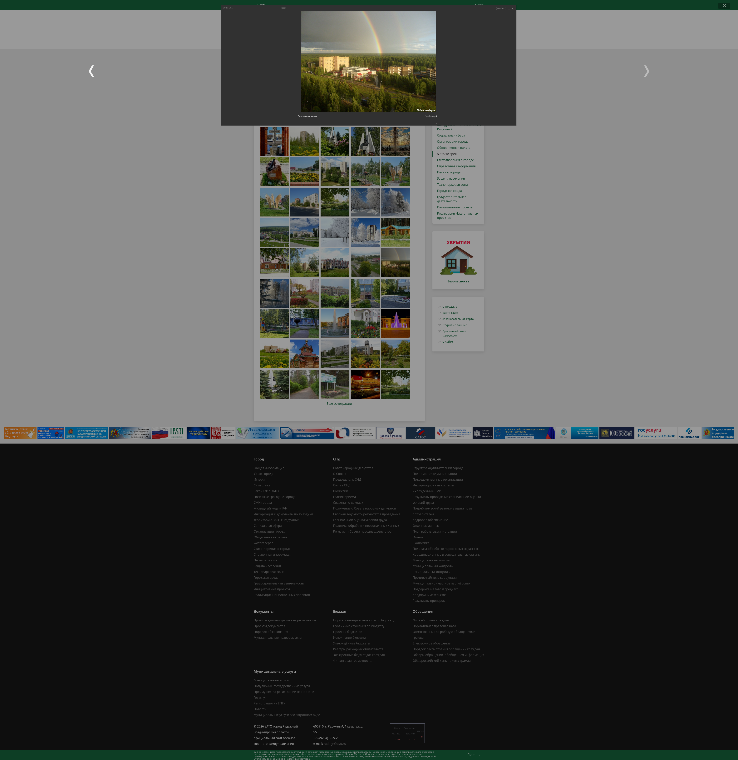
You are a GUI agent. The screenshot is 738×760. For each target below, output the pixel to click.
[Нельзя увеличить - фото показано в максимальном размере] (509, 8)
